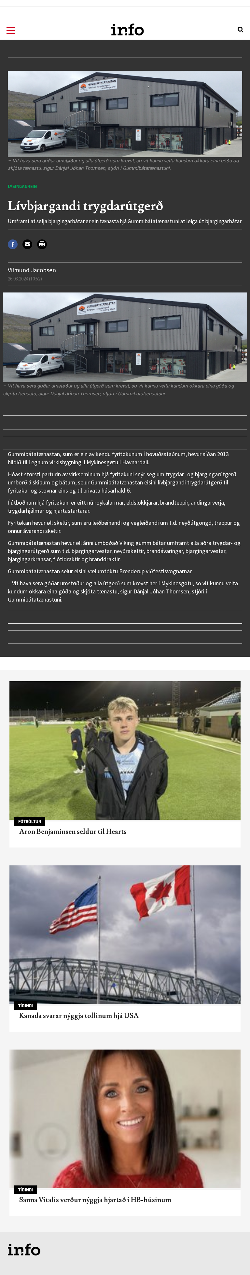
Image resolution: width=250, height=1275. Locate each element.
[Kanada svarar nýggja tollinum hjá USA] (125, 934)
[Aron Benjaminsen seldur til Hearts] (125, 750)
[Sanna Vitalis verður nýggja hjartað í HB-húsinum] (125, 1119)
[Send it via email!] (29, 244)
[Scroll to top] (232, 1257)
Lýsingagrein (22, 186)
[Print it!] (44, 244)
